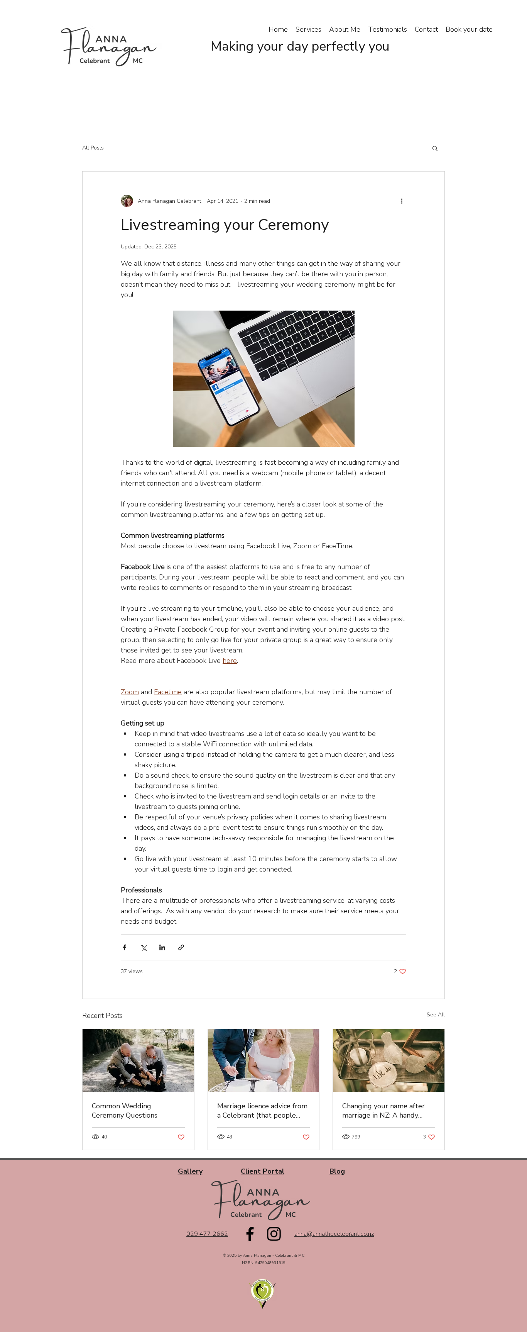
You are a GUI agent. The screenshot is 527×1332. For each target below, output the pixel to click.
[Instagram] (274, 1234)
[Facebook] (250, 1234)
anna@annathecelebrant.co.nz (334, 1234)
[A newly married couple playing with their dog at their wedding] (138, 1060)
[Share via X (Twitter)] (143, 947)
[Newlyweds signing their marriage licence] (263, 1060)
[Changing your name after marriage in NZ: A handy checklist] (388, 1060)
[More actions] (401, 201)
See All (436, 1014)
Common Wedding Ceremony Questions (124, 1110)
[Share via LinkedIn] (162, 947)
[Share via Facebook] (124, 947)
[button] (435, 148)
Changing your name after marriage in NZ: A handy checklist (383, 1110)
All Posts (93, 147)
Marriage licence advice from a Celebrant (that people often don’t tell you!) (262, 1110)
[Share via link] (181, 947)
